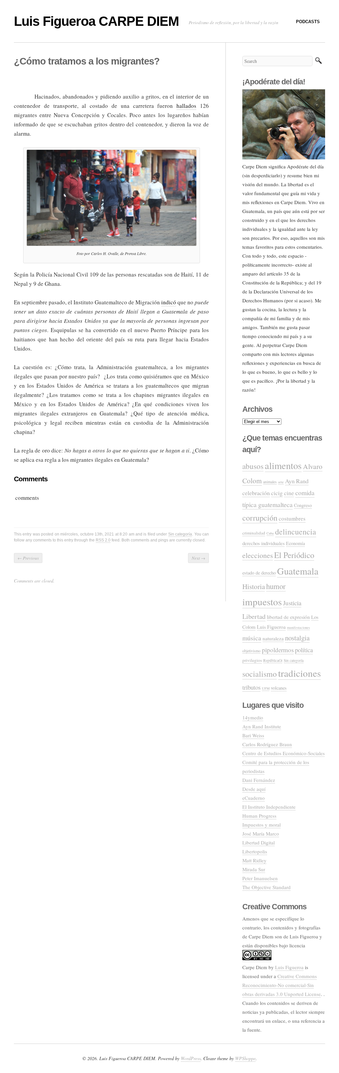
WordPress (191, 1058)
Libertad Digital (258, 842)
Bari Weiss (253, 735)
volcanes (279, 688)
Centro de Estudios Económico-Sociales (283, 753)
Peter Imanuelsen (260, 878)
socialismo (259, 673)
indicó (168, 302)
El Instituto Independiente (269, 806)
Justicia (292, 603)
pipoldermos (278, 650)
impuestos (262, 601)
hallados (186, 105)
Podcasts (308, 21)
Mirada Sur (253, 869)
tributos (251, 687)
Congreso (303, 505)
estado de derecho (259, 573)
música (251, 637)
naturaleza (273, 638)
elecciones (257, 555)
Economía (295, 543)
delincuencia (295, 531)
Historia (253, 586)
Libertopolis (254, 851)
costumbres (292, 518)
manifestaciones (298, 627)
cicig (277, 493)
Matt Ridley (254, 860)
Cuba (270, 533)
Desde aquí (254, 789)
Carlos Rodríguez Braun (267, 744)
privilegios (252, 660)
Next (198, 558)
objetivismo (251, 650)
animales (270, 481)
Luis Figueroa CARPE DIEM (96, 21)
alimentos (283, 465)
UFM (265, 688)
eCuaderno (253, 797)
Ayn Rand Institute (261, 726)
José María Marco (260, 833)
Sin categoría (180, 534)
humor (276, 586)
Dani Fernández (258, 780)
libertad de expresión (288, 617)
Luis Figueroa (271, 626)
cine (289, 493)
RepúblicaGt (272, 660)
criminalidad (253, 533)
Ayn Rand (297, 481)
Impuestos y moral (261, 824)
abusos (253, 466)
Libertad (254, 616)
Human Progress (259, 815)
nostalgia (297, 637)
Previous (28, 558)
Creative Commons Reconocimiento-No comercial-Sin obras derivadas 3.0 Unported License (281, 985)
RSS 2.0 (103, 540)
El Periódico (294, 554)
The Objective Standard (266, 887)
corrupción (259, 517)
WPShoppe (245, 1058)
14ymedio (252, 717)
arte (281, 481)
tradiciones (299, 672)
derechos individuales (263, 543)
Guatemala (297, 571)
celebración (256, 493)
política (304, 650)
